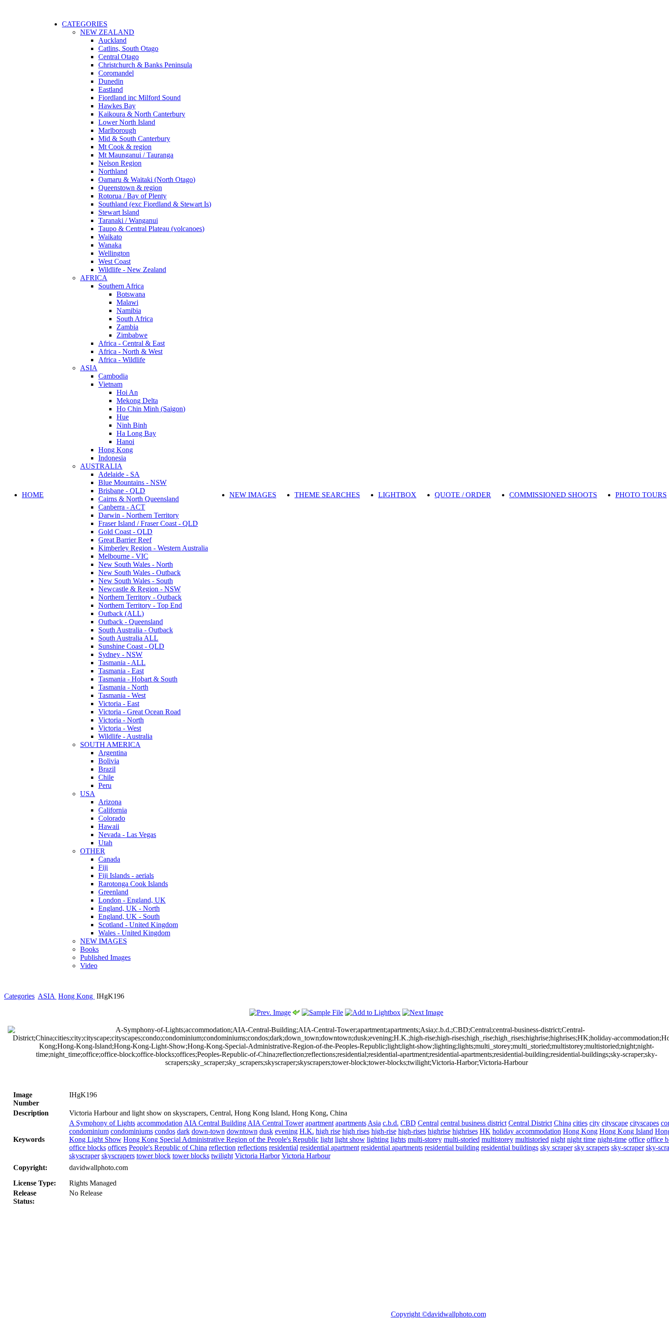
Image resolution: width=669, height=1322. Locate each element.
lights (398, 1139)
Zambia (127, 327)
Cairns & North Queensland (138, 499)
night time (581, 1139)
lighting (378, 1139)
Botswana (131, 294)
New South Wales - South (135, 581)
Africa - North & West (130, 351)
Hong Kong (115, 450)
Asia (374, 1123)
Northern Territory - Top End (140, 605)
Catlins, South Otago (128, 48)
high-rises (412, 1131)
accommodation (159, 1123)
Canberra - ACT (121, 507)
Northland (112, 171)
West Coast (114, 261)
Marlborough (117, 130)
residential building (452, 1147)
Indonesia (112, 458)
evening (286, 1131)
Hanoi (125, 441)
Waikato (110, 237)
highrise (439, 1131)
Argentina (112, 753)
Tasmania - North (123, 687)
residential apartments (392, 1147)
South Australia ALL (128, 638)
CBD (408, 1123)
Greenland (113, 892)
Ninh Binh (132, 425)
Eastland (110, 89)
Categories (19, 996)
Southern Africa (121, 286)
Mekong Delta (137, 400)
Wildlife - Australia (125, 736)
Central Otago (118, 57)
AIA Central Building (215, 1123)
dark (183, 1131)
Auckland (112, 40)
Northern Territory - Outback (140, 597)
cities (580, 1123)
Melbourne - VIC (123, 556)
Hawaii (108, 826)
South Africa (135, 319)
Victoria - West (119, 728)
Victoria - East (118, 703)
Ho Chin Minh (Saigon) (151, 409)
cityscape (615, 1123)
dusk (266, 1131)
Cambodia (113, 376)
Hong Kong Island (626, 1131)
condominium (89, 1131)
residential (283, 1147)
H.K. (306, 1131)
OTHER (92, 851)
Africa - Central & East (131, 343)
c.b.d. (391, 1123)
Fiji (103, 867)
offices (117, 1147)
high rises (356, 1131)
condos (165, 1131)
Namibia (129, 310)
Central (428, 1123)
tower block (154, 1156)
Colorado (111, 818)
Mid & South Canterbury (134, 138)
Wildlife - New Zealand (132, 269)
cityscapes (644, 1123)
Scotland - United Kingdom (138, 924)
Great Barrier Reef (125, 540)
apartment (319, 1123)
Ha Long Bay (136, 433)
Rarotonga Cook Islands (133, 884)
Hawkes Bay (117, 106)
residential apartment (329, 1147)
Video (88, 965)
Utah (105, 843)
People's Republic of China (168, 1147)
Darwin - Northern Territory (138, 515)
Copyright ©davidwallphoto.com (438, 1314)
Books (89, 949)
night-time (612, 1139)
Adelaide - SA (119, 474)
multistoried (532, 1139)
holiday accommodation (526, 1131)
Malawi (127, 302)
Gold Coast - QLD (125, 531)
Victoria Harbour (306, 1156)
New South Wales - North (135, 564)
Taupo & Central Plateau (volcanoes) (151, 228)
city (594, 1123)
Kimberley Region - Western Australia (153, 548)
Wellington (114, 253)
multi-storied (462, 1139)
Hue (123, 417)
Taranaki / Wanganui (128, 220)
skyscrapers (118, 1156)
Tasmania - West (122, 695)
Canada (109, 859)
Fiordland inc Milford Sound (139, 97)
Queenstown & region (130, 188)
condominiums (132, 1131)
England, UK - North (129, 908)
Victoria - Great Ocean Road (139, 712)
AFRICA (93, 278)
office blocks (87, 1147)
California (112, 810)
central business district (474, 1123)
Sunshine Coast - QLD (131, 646)
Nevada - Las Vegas (127, 834)
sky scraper (556, 1147)
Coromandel (116, 73)
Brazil (107, 769)
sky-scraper (627, 1147)
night (558, 1139)
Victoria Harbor (257, 1156)
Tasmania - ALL (122, 662)
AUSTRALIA (101, 466)
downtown (242, 1131)
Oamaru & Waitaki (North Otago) (146, 179)
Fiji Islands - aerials (126, 875)
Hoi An (127, 392)
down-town (208, 1131)
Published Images (105, 957)
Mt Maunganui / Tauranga (135, 155)
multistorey (497, 1139)
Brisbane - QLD (121, 490)
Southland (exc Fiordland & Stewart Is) (154, 204)
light (326, 1139)
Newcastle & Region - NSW (139, 589)
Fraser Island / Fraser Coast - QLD (148, 523)
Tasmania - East (121, 671)
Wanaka (110, 245)
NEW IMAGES (103, 941)
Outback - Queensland (130, 622)
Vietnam (110, 384)
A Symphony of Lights (102, 1123)
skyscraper (84, 1156)
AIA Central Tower (276, 1123)
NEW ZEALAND (107, 32)
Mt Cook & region (125, 147)
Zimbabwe (132, 335)
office (636, 1139)
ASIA (88, 368)
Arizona (110, 802)
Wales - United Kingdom (134, 933)
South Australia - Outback (135, 630)
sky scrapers (591, 1147)
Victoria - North (121, 720)
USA (87, 793)
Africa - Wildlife (121, 359)
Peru (105, 785)
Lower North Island (126, 122)
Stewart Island (118, 212)
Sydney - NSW (120, 654)
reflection (222, 1147)
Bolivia (108, 761)
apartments (350, 1123)
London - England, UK (132, 900)
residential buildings (509, 1147)
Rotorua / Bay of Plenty (132, 196)
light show (350, 1139)
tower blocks (190, 1156)
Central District (530, 1123)
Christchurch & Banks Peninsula (145, 65)
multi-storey (425, 1139)
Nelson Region (120, 163)
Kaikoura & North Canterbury (141, 114)
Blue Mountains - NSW (132, 482)
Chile (106, 777)
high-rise (383, 1131)
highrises (465, 1131)
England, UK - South (129, 916)
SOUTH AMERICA (110, 744)
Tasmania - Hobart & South (137, 679)
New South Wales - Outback (139, 572)
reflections (252, 1147)
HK (485, 1131)
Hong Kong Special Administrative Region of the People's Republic (221, 1139)
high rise (328, 1131)
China (562, 1123)
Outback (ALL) (121, 613)
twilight (222, 1156)
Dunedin (110, 81)
